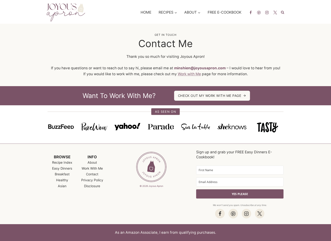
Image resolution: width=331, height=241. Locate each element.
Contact (92, 174)
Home (146, 12)
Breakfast (62, 174)
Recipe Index (62, 162)
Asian (62, 186)
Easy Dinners (62, 168)
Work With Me (92, 168)
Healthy (62, 180)
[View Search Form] (283, 12)
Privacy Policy (92, 180)
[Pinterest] (258, 12)
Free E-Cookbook (224, 12)
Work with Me (189, 74)
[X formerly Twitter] (275, 12)
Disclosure (92, 186)
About (92, 162)
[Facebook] (250, 12)
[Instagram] (267, 12)
